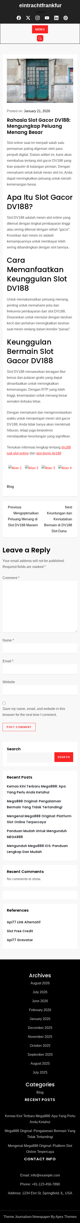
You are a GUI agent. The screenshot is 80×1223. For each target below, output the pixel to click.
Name (8, 640)
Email (8, 661)
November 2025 (40, 1037)
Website (9, 682)
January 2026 (40, 1019)
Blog (10, 486)
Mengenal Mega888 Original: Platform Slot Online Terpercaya (39, 819)
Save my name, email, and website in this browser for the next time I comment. (34, 711)
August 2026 (40, 983)
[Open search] (40, 38)
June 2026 (40, 1001)
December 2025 (40, 1028)
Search (14, 749)
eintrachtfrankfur (40, 5)
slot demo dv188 (48, 453)
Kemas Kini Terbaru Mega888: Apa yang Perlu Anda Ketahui (36, 789)
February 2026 (40, 1010)
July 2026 (40, 992)
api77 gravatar (20, 940)
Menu (40, 29)
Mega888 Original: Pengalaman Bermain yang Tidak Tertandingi (34, 804)
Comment (11, 578)
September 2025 (40, 1054)
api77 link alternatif (24, 922)
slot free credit (20, 931)
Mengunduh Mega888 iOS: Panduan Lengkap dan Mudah (37, 849)
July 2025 (40, 1072)
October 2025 (40, 1045)
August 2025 (40, 1063)
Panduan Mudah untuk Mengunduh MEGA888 (37, 834)
